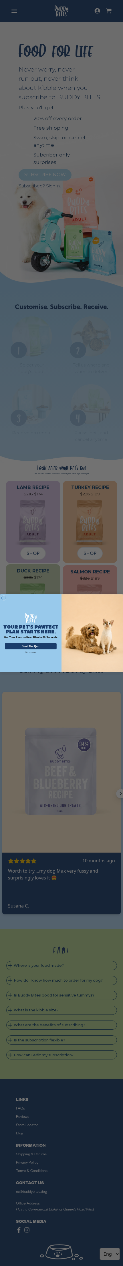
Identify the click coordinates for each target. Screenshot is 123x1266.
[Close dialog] (3, 598)
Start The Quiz (31, 646)
